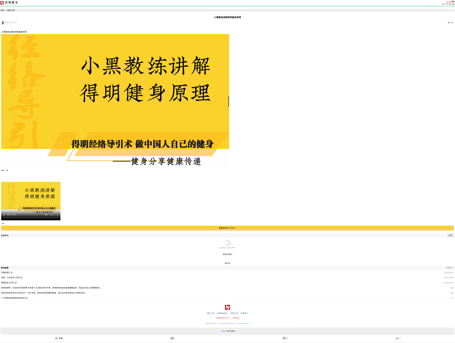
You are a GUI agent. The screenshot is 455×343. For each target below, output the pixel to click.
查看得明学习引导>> (227, 228)
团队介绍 (210, 313)
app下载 (448, 1)
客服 (449, 4)
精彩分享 (11, 10)
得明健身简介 (222, 313)
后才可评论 (227, 331)
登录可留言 (227, 254)
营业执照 (236, 318)
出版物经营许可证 (222, 318)
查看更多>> (450, 268)
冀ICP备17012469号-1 (243, 323)
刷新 (453, 4)
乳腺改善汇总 (7, 272)
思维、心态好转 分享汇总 (12, 278)
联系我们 (244, 313)
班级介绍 (234, 313)
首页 (443, 4)
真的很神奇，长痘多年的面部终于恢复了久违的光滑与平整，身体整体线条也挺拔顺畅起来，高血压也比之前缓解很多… (51, 288)
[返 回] (227, 263)
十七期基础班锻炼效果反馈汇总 (14, 298)
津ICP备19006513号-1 (212, 323)
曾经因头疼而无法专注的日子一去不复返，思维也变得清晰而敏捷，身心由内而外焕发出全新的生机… (43, 293)
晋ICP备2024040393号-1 (227, 323)
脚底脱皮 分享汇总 (9, 283)
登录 (453, 1)
